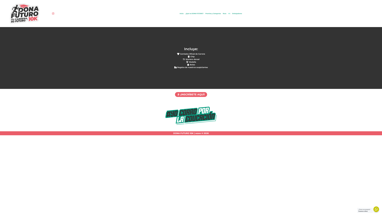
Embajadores (237, 13)
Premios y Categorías (213, 13)
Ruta (224, 13)
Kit (229, 13)
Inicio (182, 13)
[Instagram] (53, 13)
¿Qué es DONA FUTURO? (194, 13)
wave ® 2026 (202, 133)
